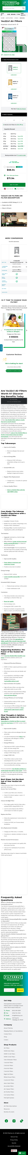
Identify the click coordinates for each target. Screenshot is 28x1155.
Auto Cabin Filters (9, 1083)
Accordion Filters (9, 1086)
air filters (9, 18)
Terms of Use (14, 1136)
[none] (14, 74)
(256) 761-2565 (16, 1013)
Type (18, 14)
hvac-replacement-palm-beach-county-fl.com (14, 709)
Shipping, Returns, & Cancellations (13, 1031)
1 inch (16, 18)
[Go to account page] (18, 3)
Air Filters (6, 1048)
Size (8, 14)
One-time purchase (12, 175)
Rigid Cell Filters (8, 1074)
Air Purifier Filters (9, 1092)
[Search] (23, 8)
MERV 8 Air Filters (9, 1051)
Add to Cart (14, 184)
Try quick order (21, 155)
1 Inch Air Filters (8, 1062)
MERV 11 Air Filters (9, 1054)
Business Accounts (9, 1111)
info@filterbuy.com (17, 1015)
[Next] (26, 330)
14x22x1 (22, 18)
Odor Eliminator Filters (10, 1059)
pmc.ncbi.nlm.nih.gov (10, 695)
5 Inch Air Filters (8, 1071)
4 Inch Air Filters (8, 1068)
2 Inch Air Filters (8, 1065)
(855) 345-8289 (16, 1010)
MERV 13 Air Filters (9, 1056)
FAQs (5, 1036)
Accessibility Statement (14, 1146)
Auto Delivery (11, 167)
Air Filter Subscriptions (10, 1106)
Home (2, 18)
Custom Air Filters (9, 1080)
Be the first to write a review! (14, 370)
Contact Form (8, 1034)
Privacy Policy (14, 1140)
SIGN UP (20, 990)
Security (14, 1143)
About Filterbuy (8, 1028)
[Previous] (2, 330)
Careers (6, 1039)
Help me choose (21, 108)
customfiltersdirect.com (11, 681)
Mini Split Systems (9, 1097)
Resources (7, 1109)
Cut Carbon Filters (9, 1094)
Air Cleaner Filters (9, 1089)
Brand (13, 14)
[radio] (14, 68)
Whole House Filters (9, 1077)
